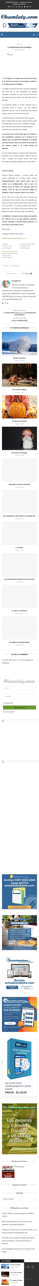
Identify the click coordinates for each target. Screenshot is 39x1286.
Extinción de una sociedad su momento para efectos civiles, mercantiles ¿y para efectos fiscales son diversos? (18, 1240)
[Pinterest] (19, 7)
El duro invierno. (19, 358)
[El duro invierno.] (19, 343)
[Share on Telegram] (31, 273)
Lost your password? (9, 712)
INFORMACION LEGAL (12, 2)
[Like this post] (23, 273)
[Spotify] (27, 7)
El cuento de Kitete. (19, 421)
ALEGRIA (5, 265)
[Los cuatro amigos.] (19, 375)
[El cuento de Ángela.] (19, 438)
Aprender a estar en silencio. (19, 484)
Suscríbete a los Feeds (26, 2)
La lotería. (19, 547)
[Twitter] (13, 7)
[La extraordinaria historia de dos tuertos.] (19, 564)
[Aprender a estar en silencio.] (19, 470)
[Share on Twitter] (27, 274)
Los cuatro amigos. (19, 389)
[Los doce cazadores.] (19, 596)
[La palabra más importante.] (19, 628)
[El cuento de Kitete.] (19, 406)
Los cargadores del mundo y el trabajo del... (19, 516)
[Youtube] (24, 7)
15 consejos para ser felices (27, 244)
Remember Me (8, 703)
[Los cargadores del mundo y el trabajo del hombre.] (19, 501)
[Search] (37, 35)
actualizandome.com (27, 1279)
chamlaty (16, 281)
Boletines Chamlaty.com (19, 4)
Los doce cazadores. (19, 611)
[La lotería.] (19, 533)
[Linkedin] (21, 7)
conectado (19, 660)
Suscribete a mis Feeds (20, 1208)
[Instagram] (16, 7)
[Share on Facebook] (25, 273)
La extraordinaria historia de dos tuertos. (19, 579)
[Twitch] (30, 7)
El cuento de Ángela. (19, 453)
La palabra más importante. (19, 642)
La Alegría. (5, 244)
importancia (15, 265)
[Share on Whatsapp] (29, 273)
